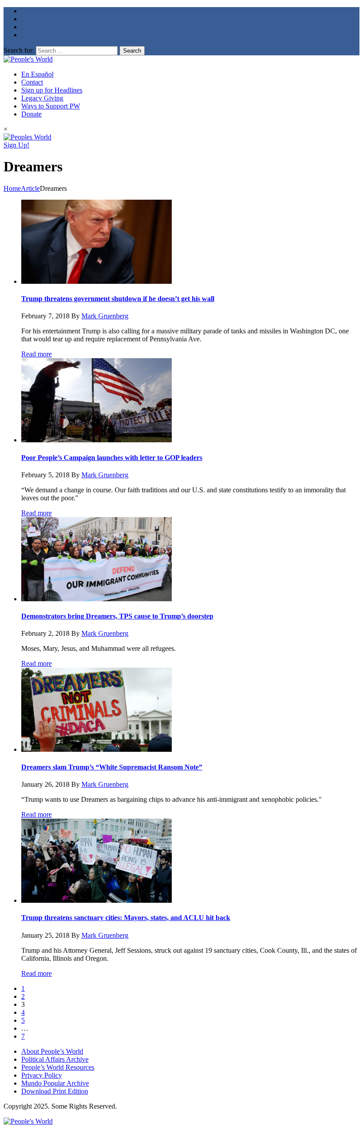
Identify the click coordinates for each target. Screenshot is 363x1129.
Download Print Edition (54, 1091)
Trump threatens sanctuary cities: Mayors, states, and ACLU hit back (125, 917)
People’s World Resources (57, 1067)
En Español (37, 74)
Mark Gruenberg (104, 316)
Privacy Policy (41, 1075)
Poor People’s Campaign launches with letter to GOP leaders (111, 457)
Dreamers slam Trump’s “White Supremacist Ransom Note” (111, 767)
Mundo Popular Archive (55, 1083)
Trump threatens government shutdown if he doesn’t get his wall (117, 298)
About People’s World (52, 1051)
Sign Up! (16, 145)
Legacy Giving (42, 98)
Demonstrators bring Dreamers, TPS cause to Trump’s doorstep (117, 616)
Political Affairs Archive (55, 1059)
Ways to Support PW (50, 106)
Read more (36, 354)
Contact (32, 82)
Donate (31, 114)
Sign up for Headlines (51, 90)
